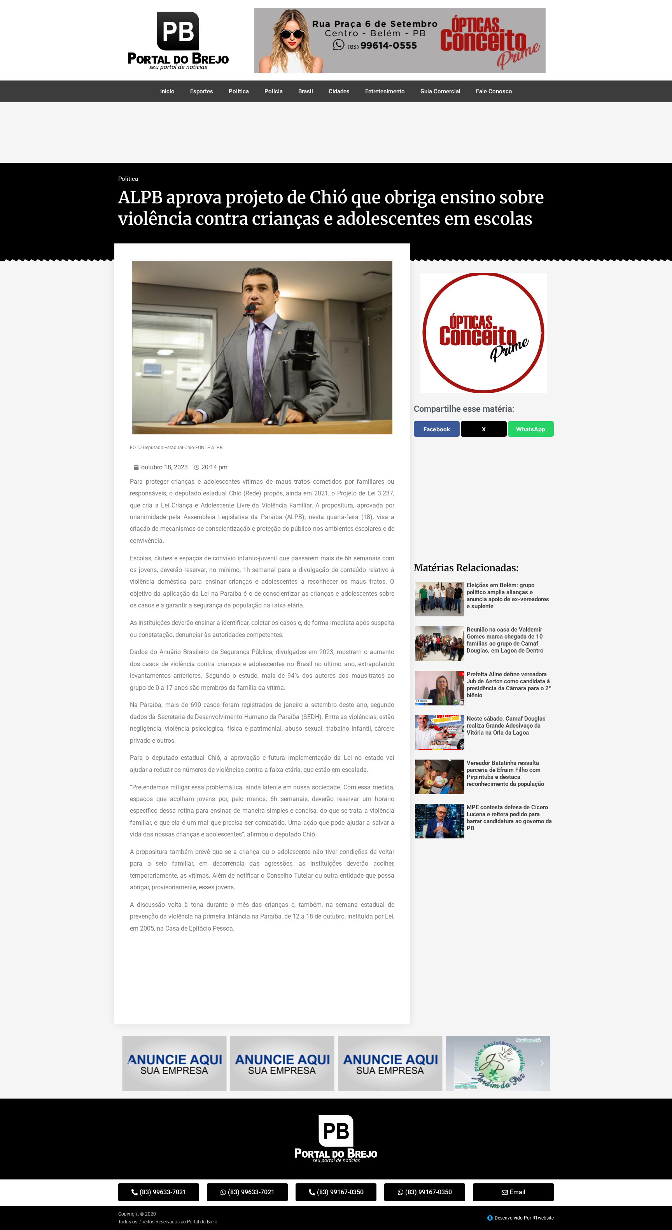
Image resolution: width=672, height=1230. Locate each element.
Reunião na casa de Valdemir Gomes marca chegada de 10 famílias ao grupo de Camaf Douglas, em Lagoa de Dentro (505, 640)
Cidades (339, 91)
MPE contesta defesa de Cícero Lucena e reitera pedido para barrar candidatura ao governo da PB (509, 818)
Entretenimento (385, 91)
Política (239, 91)
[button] (427, 333)
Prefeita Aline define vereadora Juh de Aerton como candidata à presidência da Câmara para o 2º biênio (509, 685)
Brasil (305, 91)
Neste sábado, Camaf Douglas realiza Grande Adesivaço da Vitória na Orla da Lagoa (506, 725)
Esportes (201, 91)
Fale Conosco (494, 91)
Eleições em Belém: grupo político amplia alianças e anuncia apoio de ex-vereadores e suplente (508, 596)
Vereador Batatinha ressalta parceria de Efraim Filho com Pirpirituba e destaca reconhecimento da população (505, 773)
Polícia (273, 91)
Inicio (167, 91)
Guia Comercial (440, 91)
